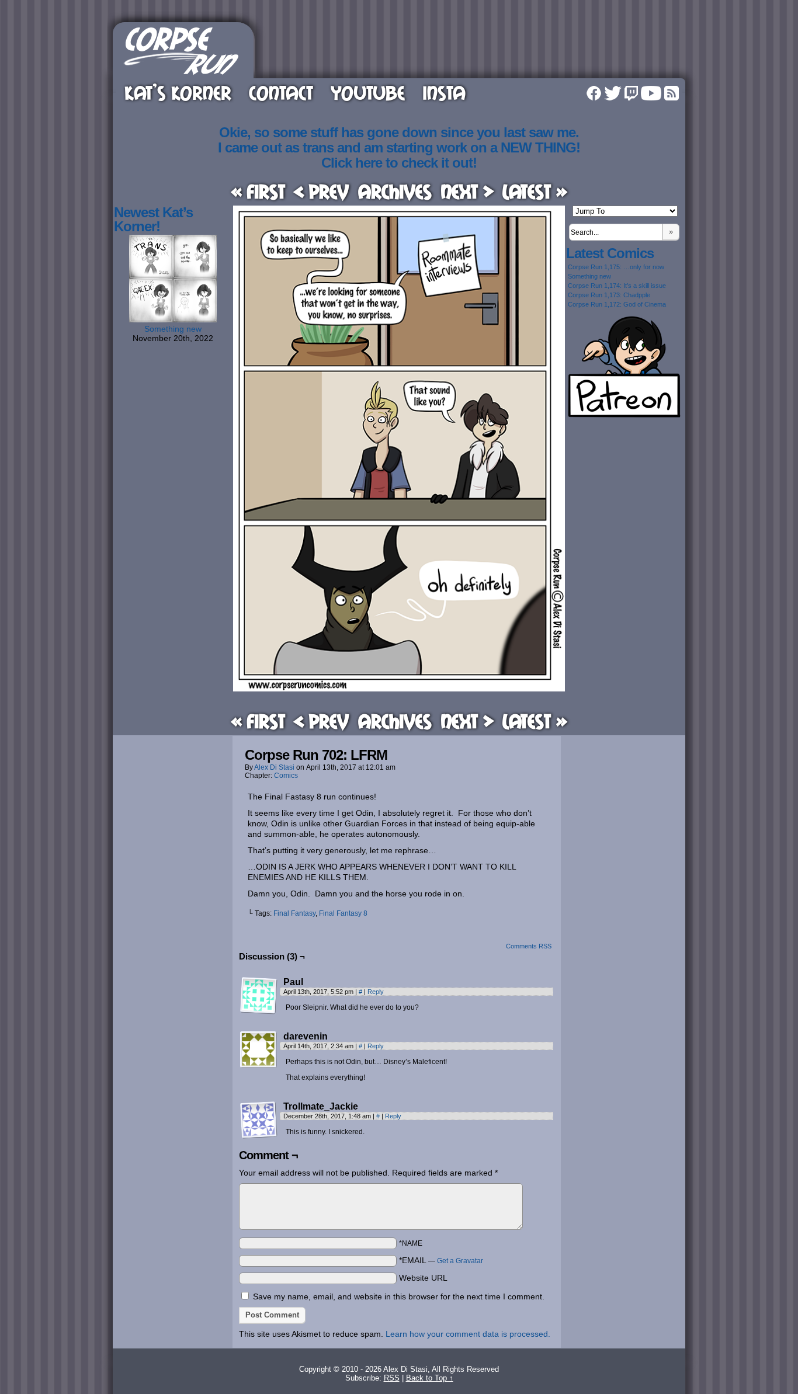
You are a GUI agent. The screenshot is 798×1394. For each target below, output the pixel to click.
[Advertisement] (471, 48)
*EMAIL (441, 1260)
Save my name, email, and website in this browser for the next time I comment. (398, 1296)
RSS (671, 93)
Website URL (423, 1277)
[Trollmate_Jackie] (258, 1120)
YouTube (368, 92)
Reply (375, 991)
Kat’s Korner (177, 92)
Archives (395, 191)
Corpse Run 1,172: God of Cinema (617, 304)
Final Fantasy (294, 913)
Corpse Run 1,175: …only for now (616, 266)
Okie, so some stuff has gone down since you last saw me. (399, 132)
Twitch (631, 93)
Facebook (594, 93)
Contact (281, 92)
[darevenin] (258, 1050)
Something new (173, 328)
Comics (286, 775)
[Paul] (258, 995)
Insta (444, 92)
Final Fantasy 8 (343, 913)
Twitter (613, 93)
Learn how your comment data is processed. (468, 1334)
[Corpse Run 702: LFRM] (399, 688)
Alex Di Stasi (274, 767)
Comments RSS (528, 946)
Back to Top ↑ (429, 1378)
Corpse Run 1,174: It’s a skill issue (617, 285)
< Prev (321, 191)
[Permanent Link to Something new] (173, 319)
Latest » (534, 191)
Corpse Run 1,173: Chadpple (609, 294)
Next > (467, 191)
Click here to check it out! (399, 163)
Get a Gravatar (460, 1261)
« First (258, 191)
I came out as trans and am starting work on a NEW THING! (399, 147)
